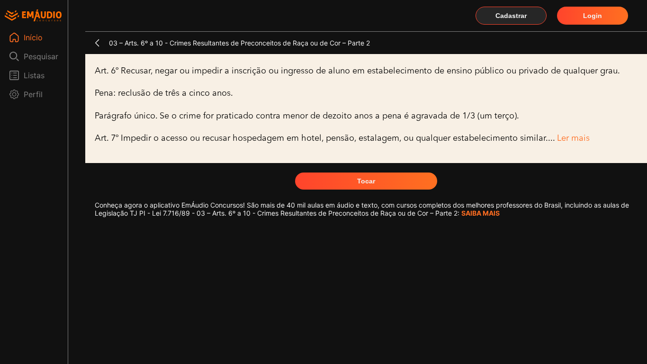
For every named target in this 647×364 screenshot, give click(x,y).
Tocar (366, 181)
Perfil (33, 94)
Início (33, 37)
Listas (34, 75)
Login (592, 15)
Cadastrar (511, 15)
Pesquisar (41, 56)
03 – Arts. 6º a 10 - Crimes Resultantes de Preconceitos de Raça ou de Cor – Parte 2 (239, 43)
